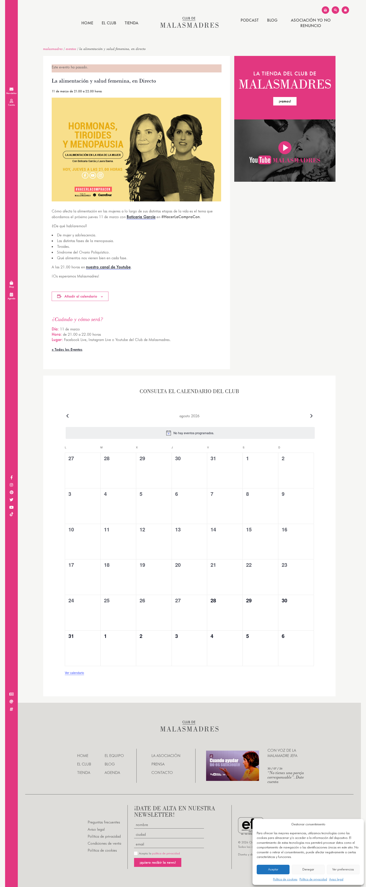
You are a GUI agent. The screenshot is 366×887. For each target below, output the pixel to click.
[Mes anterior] (67, 415)
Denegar (308, 869)
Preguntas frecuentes (104, 822)
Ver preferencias (343, 869)
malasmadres (53, 48)
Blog (272, 20)
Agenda (112, 772)
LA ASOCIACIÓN (165, 755)
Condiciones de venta (104, 843)
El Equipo (114, 755)
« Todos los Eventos (67, 349)
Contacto (162, 772)
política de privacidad (166, 853)
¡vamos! (285, 101)
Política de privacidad (313, 879)
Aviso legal (336, 879)
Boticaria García (141, 216)
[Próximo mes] (311, 415)
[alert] (190, 433)
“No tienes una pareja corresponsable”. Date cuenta (286, 777)
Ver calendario (74, 673)
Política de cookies (285, 879)
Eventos (71, 48)
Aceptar (273, 869)
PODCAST (250, 20)
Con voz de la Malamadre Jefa (282, 753)
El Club (109, 22)
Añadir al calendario (80, 296)
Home (87, 22)
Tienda (131, 22)
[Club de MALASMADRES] (189, 26)
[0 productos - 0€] (345, 10)
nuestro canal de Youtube (108, 266)
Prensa (158, 764)
